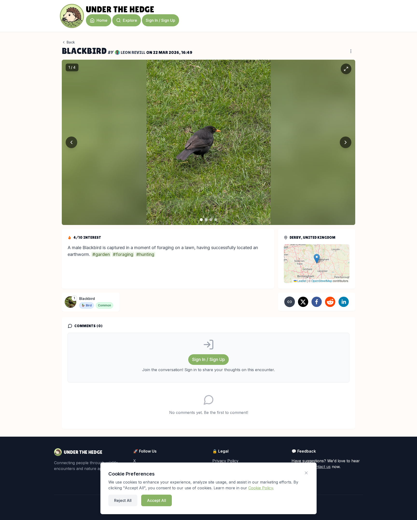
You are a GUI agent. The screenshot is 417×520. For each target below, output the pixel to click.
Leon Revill (133, 52)
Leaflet (301, 281)
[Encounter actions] (351, 51)
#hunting (145, 254)
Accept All (156, 500)
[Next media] (345, 142)
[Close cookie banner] (306, 472)
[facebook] (316, 301)
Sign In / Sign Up (160, 20)
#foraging (123, 254)
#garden (101, 254)
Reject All (123, 500)
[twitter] (303, 301)
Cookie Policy (260, 487)
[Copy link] (289, 301)
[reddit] (330, 301)
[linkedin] (343, 301)
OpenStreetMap (321, 281)
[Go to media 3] (210, 219)
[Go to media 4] (215, 219)
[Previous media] (71, 142)
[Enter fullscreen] (346, 69)
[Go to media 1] (201, 219)
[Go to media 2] (206, 219)
